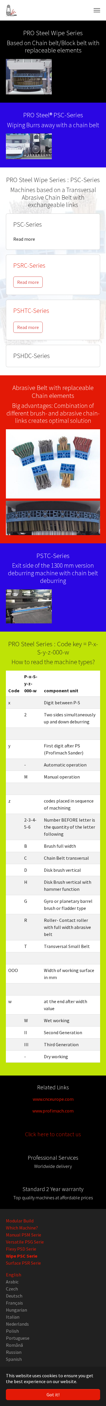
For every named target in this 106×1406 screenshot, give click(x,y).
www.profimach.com (53, 1111)
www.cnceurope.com (53, 1099)
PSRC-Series (29, 265)
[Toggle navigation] (97, 10)
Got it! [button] (53, 1394)
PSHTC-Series (31, 311)
